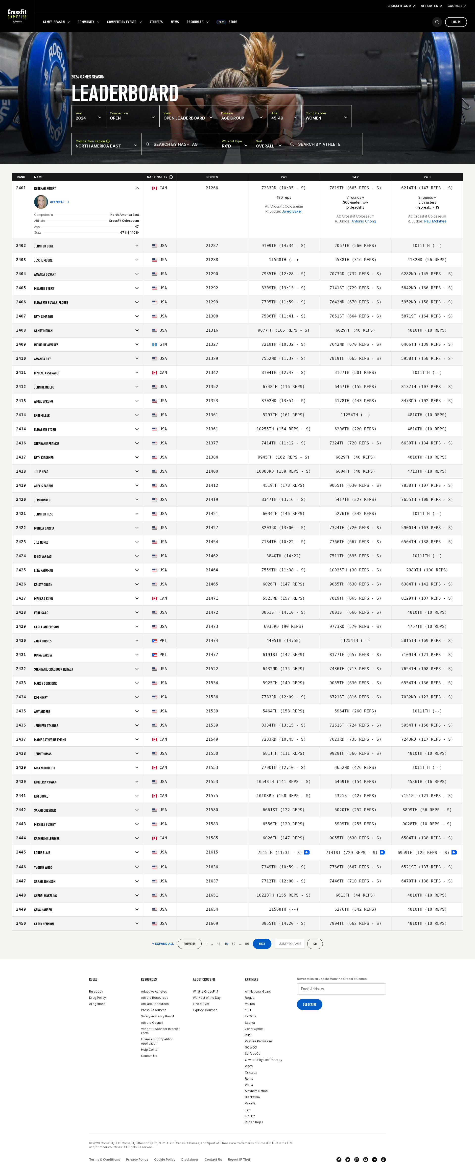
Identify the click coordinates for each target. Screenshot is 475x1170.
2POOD (250, 1016)
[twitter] (347, 1159)
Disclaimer (190, 1159)
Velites (250, 1004)
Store (228, 22)
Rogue (250, 997)
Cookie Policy (164, 1159)
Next (262, 944)
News (175, 22)
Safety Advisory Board (157, 1016)
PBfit (248, 1035)
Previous (189, 944)
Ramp (249, 1078)
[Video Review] (307, 852)
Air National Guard (258, 991)
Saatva (250, 1022)
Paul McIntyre (435, 221)
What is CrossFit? (205, 991)
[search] (437, 22)
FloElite (250, 1116)
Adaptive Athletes (154, 991)
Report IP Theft (240, 1159)
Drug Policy (97, 997)
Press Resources (153, 1010)
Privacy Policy (137, 1159)
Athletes (156, 22)
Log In (456, 22)
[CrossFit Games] (17, 16)
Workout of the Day (207, 997)
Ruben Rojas (254, 1122)
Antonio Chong (364, 221)
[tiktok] (383, 1159)
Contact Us (149, 1056)
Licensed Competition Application (157, 1041)
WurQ (249, 1085)
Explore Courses (205, 1010)
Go (315, 944)
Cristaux (251, 1072)
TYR (247, 1110)
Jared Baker (292, 211)
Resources (195, 22)
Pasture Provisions (259, 1041)
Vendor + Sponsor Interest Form (160, 1031)
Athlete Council (152, 1022)
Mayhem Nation (256, 1091)
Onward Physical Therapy (263, 1060)
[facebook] (338, 1159)
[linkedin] (374, 1159)
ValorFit (250, 1103)
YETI (248, 1010)
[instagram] (356, 1159)
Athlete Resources (154, 997)
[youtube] (365, 1159)
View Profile (57, 202)
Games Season (54, 22)
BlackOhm (252, 1097)
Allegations (97, 1004)
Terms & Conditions (104, 1159)
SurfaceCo (253, 1053)
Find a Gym (201, 1004)
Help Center (150, 1049)
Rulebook (96, 991)
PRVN (249, 1066)
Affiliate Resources (155, 1004)
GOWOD (251, 1047)
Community (86, 22)
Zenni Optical (254, 1029)
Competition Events (122, 22)
